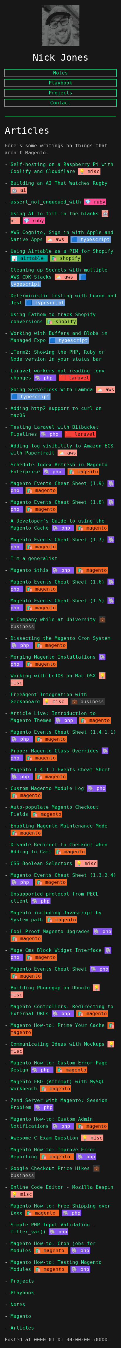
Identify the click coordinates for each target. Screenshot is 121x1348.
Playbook (22, 1293)
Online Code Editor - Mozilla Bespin (62, 1187)
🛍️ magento (83, 471)
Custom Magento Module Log (47, 788)
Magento (21, 1316)
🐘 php (45, 378)
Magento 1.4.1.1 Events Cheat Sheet (60, 769)
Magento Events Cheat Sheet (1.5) (58, 600)
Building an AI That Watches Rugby (59, 183)
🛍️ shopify (65, 258)
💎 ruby (95, 202)
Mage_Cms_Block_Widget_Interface (56, 950)
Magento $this (30, 570)
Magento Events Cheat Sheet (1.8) (58, 502)
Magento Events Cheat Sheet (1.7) (58, 539)
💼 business (88, 701)
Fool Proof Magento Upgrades (50, 931)
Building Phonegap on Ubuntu (50, 988)
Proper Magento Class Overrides (55, 751)
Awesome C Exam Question (44, 1138)
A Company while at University (53, 619)
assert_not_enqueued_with (46, 202)
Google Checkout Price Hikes (50, 1168)
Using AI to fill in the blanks (55, 213)
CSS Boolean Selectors (41, 863)
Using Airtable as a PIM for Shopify (62, 251)
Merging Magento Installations (53, 657)
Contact (60, 103)
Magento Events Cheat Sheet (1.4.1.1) (63, 732)
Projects (22, 1281)
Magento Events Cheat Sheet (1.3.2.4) (63, 875)
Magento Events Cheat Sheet (49, 969)
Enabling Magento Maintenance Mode (59, 826)
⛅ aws (57, 239)
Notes (18, 1304)
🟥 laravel (74, 378)
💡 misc (89, 171)
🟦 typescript (91, 239)
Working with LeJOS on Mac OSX (53, 676)
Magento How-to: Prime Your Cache (58, 1025)
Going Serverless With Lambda (52, 389)
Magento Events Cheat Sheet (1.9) (58, 483)
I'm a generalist (34, 558)
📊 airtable (29, 258)
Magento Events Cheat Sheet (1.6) (58, 582)
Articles (22, 1328)
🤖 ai (18, 190)
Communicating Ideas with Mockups (58, 1044)
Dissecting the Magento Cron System (60, 638)
